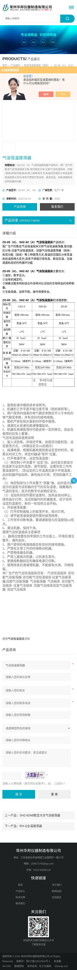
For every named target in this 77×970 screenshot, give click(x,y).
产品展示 (15, 65)
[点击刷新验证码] (35, 775)
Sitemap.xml (61, 966)
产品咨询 (20, 206)
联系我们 (57, 206)
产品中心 (20, 891)
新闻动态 (56, 891)
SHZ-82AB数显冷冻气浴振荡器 (40, 815)
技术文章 (20, 897)
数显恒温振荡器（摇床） (37, 65)
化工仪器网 (45, 966)
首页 (4, 65)
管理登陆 (19, 966)
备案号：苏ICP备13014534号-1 (33, 961)
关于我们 (56, 885)
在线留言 (56, 897)
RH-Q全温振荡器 (31, 826)
